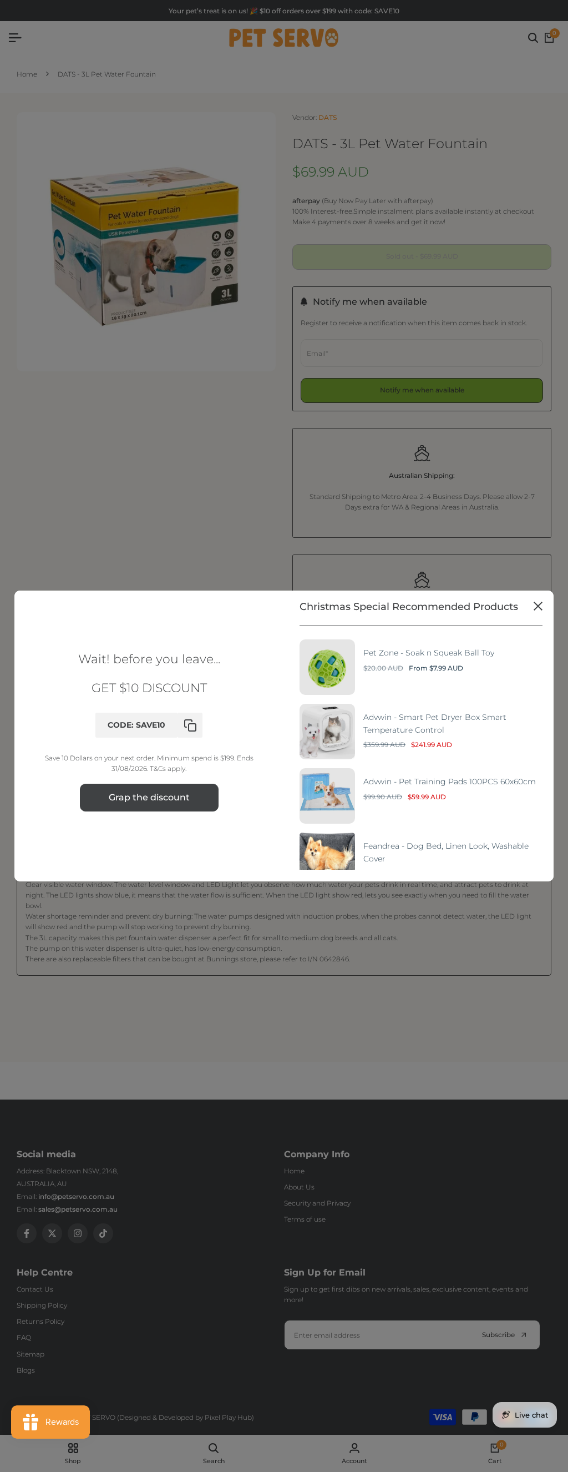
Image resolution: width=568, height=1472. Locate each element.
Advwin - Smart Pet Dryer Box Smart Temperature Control (434, 723)
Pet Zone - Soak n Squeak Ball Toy (428, 653)
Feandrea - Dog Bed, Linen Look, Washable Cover (446, 852)
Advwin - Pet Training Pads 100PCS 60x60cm (449, 782)
